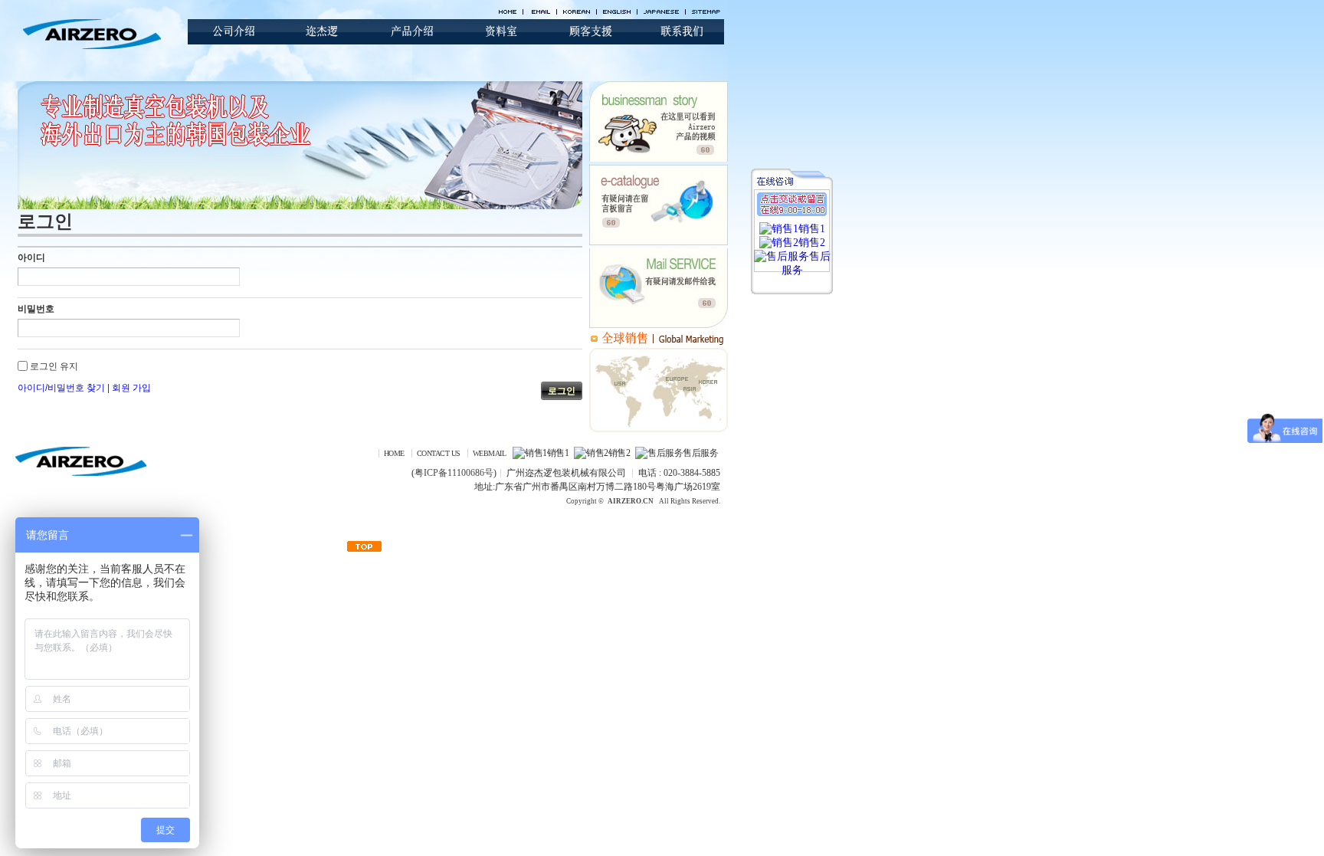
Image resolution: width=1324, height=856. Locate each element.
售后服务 (700, 453)
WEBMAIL (489, 453)
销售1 (558, 453)
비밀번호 (36, 308)
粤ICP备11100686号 (454, 472)
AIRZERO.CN (631, 501)
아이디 (31, 257)
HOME (394, 453)
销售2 (619, 453)
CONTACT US (438, 453)
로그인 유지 (54, 366)
